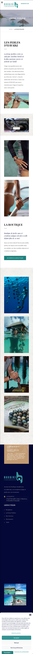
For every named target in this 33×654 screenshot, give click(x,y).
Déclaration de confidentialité (21, 651)
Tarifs (7, 522)
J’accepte (16, 128)
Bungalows (9, 509)
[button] (30, 615)
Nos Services (9, 516)
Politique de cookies (16, 126)
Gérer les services (16, 633)
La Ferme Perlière (11, 513)
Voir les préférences (16, 647)
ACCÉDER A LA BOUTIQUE (15, 258)
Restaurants (9, 519)
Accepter (16, 638)
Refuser (16, 643)
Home (10, 29)
